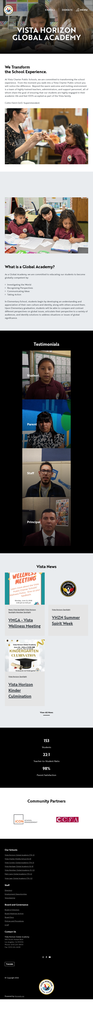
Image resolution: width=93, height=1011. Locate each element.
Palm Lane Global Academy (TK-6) (18, 874)
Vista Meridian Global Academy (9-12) (20, 870)
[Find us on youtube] (50, 957)
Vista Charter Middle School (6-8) (18, 858)
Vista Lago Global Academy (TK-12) (18, 878)
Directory (8, 890)
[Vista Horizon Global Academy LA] (46, 986)
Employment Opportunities (16, 894)
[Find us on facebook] (46, 957)
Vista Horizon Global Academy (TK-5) (19, 855)
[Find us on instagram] (43, 957)
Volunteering (10, 898)
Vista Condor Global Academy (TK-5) (19, 862)
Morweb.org (19, 996)
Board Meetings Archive (14, 913)
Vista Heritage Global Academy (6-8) (19, 866)
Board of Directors (12, 909)
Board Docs (9, 917)
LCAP (7, 925)
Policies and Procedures (14, 921)
